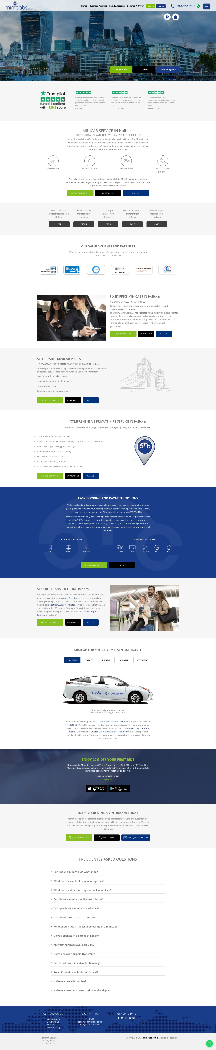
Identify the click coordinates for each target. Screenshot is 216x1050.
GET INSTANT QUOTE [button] (80, 193)
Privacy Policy (48, 1040)
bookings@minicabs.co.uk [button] (137, 837)
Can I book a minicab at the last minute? (78, 899)
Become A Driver (135, 5)
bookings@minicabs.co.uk (90, 1021)
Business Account (98, 5)
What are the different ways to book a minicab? (82, 890)
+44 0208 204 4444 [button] (81, 837)
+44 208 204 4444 (134, 512)
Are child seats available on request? (76, 972)
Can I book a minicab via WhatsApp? (76, 872)
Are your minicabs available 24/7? (74, 944)
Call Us (144, 69)
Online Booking (53, 1027)
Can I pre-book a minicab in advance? (76, 908)
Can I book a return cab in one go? (74, 917)
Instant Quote (168, 69)
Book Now (121, 69)
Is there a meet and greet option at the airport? (83, 990)
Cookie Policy (48, 1043)
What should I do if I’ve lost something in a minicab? (85, 926)
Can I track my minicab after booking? (77, 963)
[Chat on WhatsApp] (209, 1043)
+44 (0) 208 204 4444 (89, 1024)
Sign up (161, 6)
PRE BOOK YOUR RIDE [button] (123, 334)
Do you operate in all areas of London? (77, 935)
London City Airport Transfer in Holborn (110, 731)
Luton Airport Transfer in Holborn (114, 721)
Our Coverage (53, 1019)
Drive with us (53, 1021)
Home (84, 5)
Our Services (53, 1024)
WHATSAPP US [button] (108, 193)
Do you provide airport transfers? (74, 954)
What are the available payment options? (79, 881)
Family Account (117, 5)
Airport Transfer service (72, 598)
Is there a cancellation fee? (70, 981)
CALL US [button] (135, 193)
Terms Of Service (49, 1037)
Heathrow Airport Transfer (62, 604)
